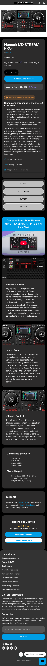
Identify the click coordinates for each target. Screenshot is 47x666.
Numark (9, 52)
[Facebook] (3, 648)
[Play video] (23, 243)
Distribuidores (7, 566)
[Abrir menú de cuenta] (39, 2)
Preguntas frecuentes (10, 570)
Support (23, 199)
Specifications (23, 191)
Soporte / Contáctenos (10, 558)
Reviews (23, 206)
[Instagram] (7, 648)
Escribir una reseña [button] (23, 534)
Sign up (23, 637)
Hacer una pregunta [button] (23, 540)
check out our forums (27, 505)
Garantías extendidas (10, 578)
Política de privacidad (10, 582)
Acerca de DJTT (8, 562)
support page (23, 502)
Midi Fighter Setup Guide (11, 589)
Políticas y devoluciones (11, 574)
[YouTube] (15, 648)
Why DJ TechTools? (14, 159)
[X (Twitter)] (11, 648)
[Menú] (2, 2)
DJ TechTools (26, 660)
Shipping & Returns (14, 165)
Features (23, 184)
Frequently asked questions (17, 170)
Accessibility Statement (10, 586)
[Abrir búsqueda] (7, 2)
